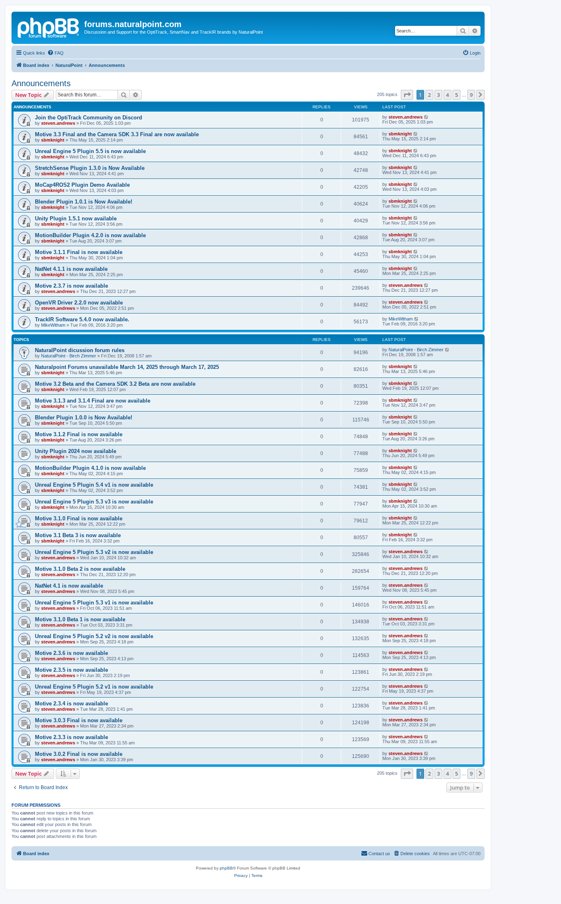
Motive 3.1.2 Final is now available (78, 434)
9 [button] (471, 94)
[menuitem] (55, 53)
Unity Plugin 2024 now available (75, 451)
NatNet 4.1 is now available (69, 586)
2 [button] (429, 94)
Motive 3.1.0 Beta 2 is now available (80, 569)
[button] (407, 95)
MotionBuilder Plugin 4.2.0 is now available (90, 235)
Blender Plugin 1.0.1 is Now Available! (83, 202)
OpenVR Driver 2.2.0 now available (79, 303)
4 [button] (447, 94)
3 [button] (438, 94)
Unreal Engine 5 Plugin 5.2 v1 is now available (94, 687)
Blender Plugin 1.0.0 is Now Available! (83, 417)
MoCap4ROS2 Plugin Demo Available (82, 185)
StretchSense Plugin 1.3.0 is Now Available (90, 168)
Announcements (41, 83)
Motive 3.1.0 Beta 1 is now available (80, 619)
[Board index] (49, 27)
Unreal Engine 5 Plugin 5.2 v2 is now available (94, 636)
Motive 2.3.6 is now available (71, 653)
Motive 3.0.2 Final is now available (78, 754)
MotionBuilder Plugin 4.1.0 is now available (90, 468)
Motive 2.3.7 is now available (71, 286)
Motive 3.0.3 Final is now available (78, 720)
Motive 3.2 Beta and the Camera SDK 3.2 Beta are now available (115, 384)
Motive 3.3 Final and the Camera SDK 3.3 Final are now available (117, 134)
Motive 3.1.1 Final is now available (78, 252)
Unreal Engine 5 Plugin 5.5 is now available (90, 151)
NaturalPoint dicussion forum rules (79, 350)
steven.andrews (58, 123)
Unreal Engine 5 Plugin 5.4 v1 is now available (94, 485)
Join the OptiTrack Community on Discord (88, 117)
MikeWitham (53, 325)
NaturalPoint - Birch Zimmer (68, 355)
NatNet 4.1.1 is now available (71, 269)
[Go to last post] (426, 116)
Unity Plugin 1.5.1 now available (76, 218)
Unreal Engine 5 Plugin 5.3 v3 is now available (94, 502)
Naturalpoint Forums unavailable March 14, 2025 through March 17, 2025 (127, 367)
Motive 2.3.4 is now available (71, 703)
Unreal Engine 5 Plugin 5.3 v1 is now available (94, 603)
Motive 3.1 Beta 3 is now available (78, 535)
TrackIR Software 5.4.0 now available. (82, 319)
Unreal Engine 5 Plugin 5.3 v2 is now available (94, 552)
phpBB (226, 868)
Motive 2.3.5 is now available (71, 670)
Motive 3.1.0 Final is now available (78, 518)
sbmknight (52, 139)
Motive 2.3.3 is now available (71, 737)
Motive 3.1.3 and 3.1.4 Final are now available (92, 401)
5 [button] (456, 94)
